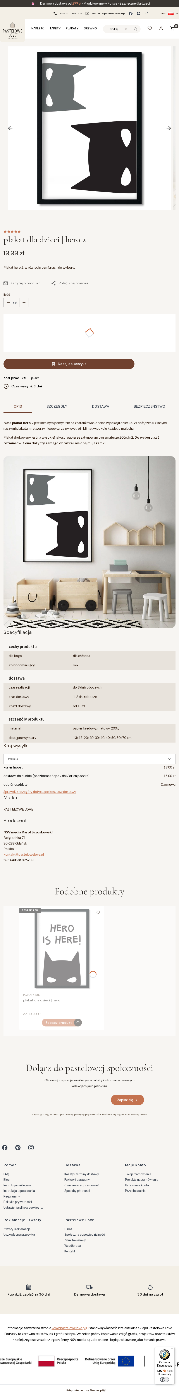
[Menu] (172, 1349)
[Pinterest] (138, 13)
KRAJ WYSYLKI (16, 746)
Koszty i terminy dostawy (81, 1174)
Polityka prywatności (17, 1202)
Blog (6, 1179)
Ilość (6, 295)
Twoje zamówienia (138, 1174)
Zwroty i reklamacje (17, 1229)
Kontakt (69, 1251)
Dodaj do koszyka (72, 363)
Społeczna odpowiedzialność (84, 1234)
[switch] (164, 1379)
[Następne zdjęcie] (169, 128)
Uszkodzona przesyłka (19, 1234)
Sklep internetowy (84, 1390)
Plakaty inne (31, 995)
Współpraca (72, 1245)
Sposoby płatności (77, 1190)
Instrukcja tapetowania (19, 1190)
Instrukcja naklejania (17, 1185)
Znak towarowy (75, 1240)
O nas (68, 1229)
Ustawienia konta (137, 1185)
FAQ (6, 1174)
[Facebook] (131, 13)
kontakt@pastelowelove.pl (23, 854)
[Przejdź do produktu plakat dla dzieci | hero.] (61, 948)
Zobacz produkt (58, 1022)
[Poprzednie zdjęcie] (10, 128)
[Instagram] (146, 13)
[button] (135, 29)
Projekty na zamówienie (141, 1179)
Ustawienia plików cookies (21, 1207)
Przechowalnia (135, 1190)
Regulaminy (11, 1196)
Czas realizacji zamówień (82, 1185)
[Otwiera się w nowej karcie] (5, 1147)
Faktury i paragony (77, 1179)
